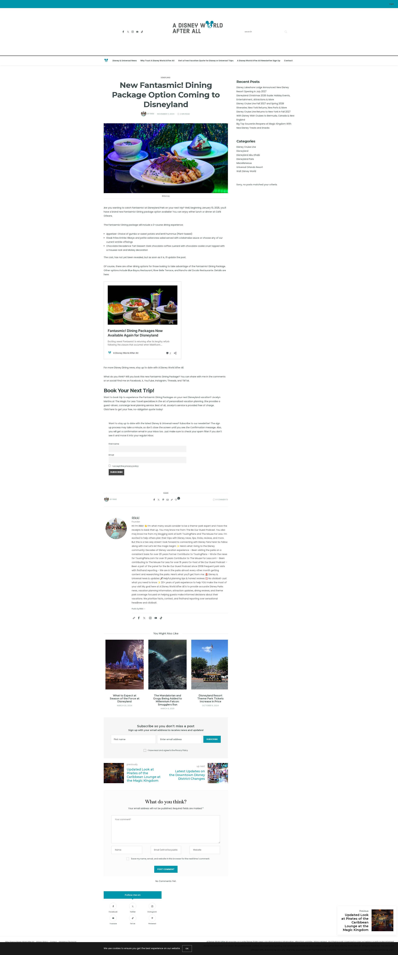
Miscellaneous (244, 163)
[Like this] (176, 499)
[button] (111, 669)
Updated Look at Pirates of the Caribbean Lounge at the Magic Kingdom (354, 922)
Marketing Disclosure (67, 942)
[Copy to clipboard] (172, 500)
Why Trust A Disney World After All (157, 60)
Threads (171, 380)
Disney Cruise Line (246, 146)
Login (391, 4)
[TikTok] (142, 32)
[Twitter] (128, 32)
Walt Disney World (246, 171)
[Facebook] (123, 32)
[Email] (167, 500)
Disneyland (165, 78)
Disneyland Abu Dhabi (248, 155)
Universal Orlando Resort (249, 167)
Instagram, (161, 380)
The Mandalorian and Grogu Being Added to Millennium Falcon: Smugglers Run (166, 700)
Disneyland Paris (245, 159)
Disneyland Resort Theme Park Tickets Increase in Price (209, 698)
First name (114, 444)
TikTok (185, 380)
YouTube (149, 380)
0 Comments (221, 499)
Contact (288, 60)
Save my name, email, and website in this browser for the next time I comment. (170, 859)
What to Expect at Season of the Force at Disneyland (123, 698)
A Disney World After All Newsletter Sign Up (258, 60)
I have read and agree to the (168, 750)
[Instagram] (133, 32)
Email (111, 455)
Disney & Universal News (125, 60)
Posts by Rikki (138, 608)
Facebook (135, 380)
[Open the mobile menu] (391, 61)
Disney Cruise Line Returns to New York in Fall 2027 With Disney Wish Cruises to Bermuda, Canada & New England (265, 115)
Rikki (152, 113)
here (106, 274)
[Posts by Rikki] (144, 114)
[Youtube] (137, 32)
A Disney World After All (170, 367)
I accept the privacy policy (125, 466)
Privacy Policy (181, 750)
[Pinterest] (163, 500)
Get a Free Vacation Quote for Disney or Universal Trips (205, 60)
